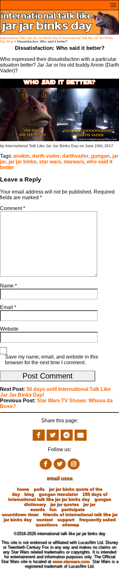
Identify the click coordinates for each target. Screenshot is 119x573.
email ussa (59, 478)
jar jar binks (22, 161)
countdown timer (20, 514)
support (65, 519)
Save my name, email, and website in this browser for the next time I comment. (51, 359)
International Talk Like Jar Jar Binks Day (29, 38)
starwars (73, 161)
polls (39, 488)
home (23, 488)
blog (29, 494)
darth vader (46, 156)
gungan (100, 156)
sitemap (70, 524)
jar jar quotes (64, 504)
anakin (21, 156)
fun (52, 509)
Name (8, 285)
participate (72, 509)
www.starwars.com (70, 561)
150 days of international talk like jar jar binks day (57, 496)
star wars (50, 161)
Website (9, 329)
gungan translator (58, 494)
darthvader (75, 156)
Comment (12, 208)
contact (44, 519)
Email (8, 307)
